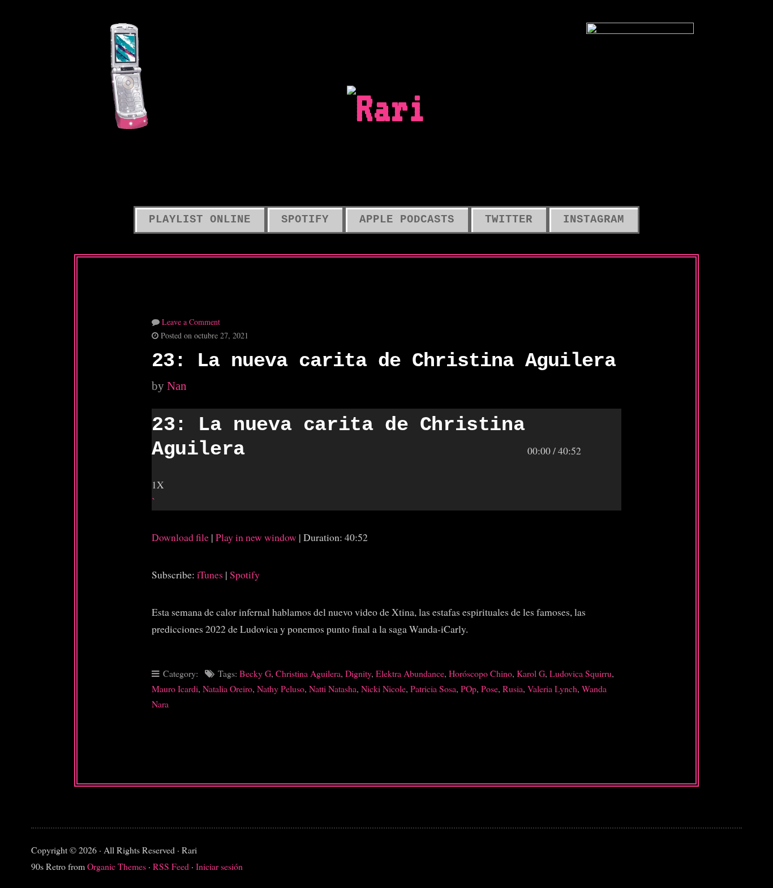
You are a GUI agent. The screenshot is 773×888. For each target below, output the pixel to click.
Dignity (358, 673)
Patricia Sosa (433, 688)
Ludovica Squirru (580, 673)
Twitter (508, 219)
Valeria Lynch (552, 688)
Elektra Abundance (410, 673)
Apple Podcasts (406, 219)
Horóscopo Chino (480, 673)
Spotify (305, 219)
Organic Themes (116, 866)
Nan (177, 386)
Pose (489, 688)
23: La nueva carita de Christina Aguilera (384, 361)
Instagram (593, 219)
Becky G (255, 673)
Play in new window (256, 537)
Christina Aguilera (308, 673)
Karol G (531, 673)
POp (468, 688)
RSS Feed (171, 866)
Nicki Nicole (383, 688)
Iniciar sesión (219, 866)
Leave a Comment (191, 321)
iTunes (210, 574)
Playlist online (200, 219)
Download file (180, 537)
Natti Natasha (333, 688)
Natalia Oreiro (227, 688)
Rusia (513, 688)
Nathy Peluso (280, 688)
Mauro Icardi (175, 688)
